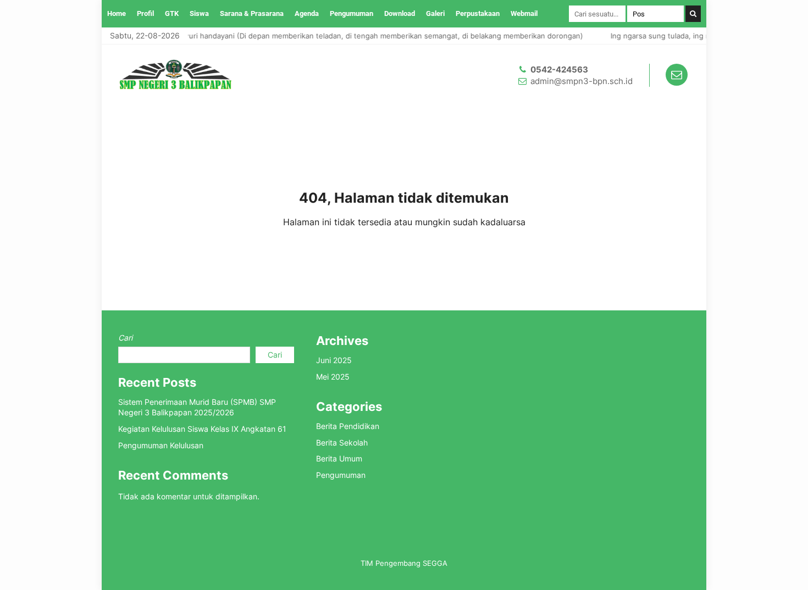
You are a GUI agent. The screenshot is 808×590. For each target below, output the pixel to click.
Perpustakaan (478, 13)
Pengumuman (351, 13)
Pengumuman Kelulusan (160, 445)
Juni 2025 (334, 360)
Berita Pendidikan (347, 426)
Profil (145, 13)
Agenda (307, 13)
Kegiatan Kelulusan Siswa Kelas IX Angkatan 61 (202, 428)
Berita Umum (339, 458)
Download (399, 13)
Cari (125, 337)
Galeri (435, 13)
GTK (172, 13)
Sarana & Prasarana (252, 13)
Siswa (199, 13)
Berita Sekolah (342, 442)
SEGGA (435, 563)
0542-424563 (559, 69)
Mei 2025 (333, 376)
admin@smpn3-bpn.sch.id (581, 81)
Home (116, 13)
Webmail (524, 13)
